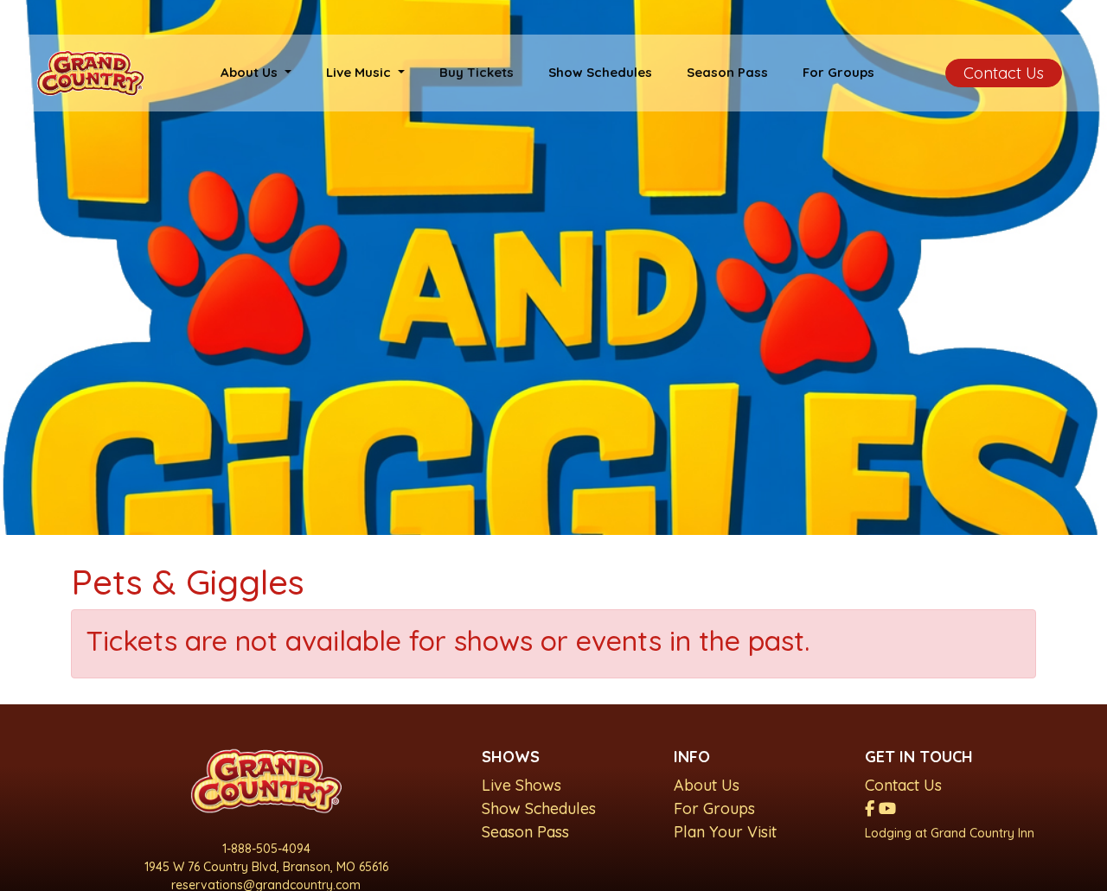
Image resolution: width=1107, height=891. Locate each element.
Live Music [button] (360, 72)
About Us (706, 785)
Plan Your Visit (725, 832)
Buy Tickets (476, 72)
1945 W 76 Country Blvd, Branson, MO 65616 (266, 867)
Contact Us (1003, 73)
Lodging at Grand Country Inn (949, 833)
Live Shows (521, 785)
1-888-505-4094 (266, 848)
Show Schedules (600, 72)
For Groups (838, 72)
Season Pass (727, 72)
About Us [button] (251, 72)
